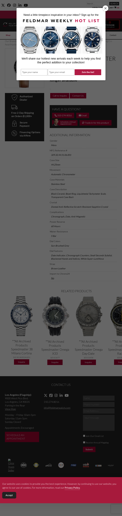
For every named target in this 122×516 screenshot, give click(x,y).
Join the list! (88, 72)
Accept (9, 495)
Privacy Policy (72, 487)
